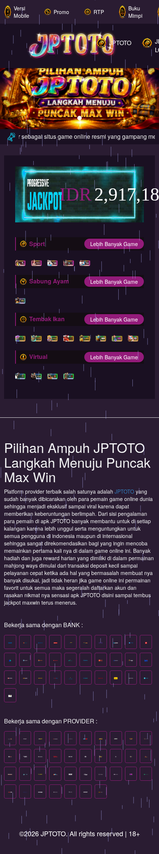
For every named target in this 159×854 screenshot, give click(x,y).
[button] (12, 92)
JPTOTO (125, 491)
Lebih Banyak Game (114, 244)
